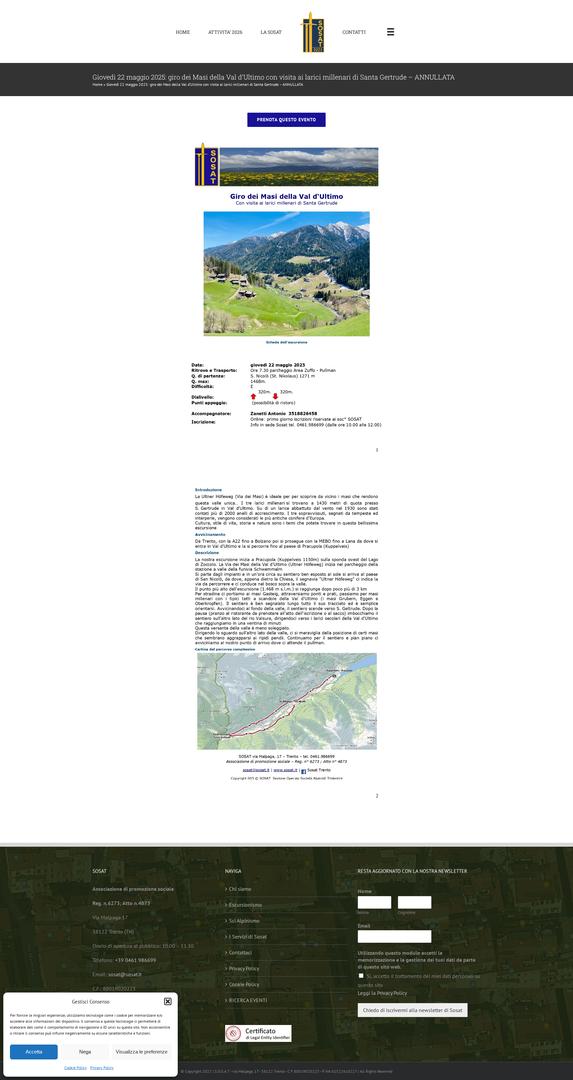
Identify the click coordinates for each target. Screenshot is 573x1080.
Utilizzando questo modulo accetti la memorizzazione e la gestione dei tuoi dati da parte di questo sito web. (417, 959)
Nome (364, 891)
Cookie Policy (75, 1067)
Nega (85, 1051)
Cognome (406, 912)
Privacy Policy (102, 1067)
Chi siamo (240, 888)
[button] (167, 1001)
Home (97, 84)
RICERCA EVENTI (248, 1000)
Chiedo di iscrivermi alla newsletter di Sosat (412, 1010)
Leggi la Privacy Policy (382, 993)
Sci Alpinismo (244, 920)
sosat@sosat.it (125, 974)
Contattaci (240, 952)
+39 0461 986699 (135, 960)
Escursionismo (245, 904)
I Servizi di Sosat (248, 936)
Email (366, 925)
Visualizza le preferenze (141, 1051)
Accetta (34, 1051)
